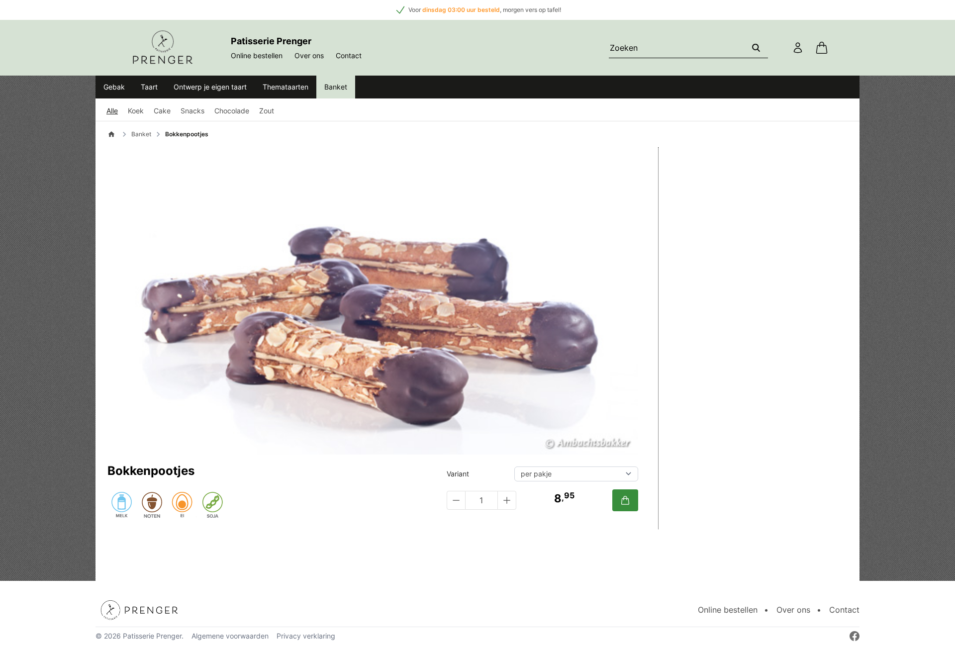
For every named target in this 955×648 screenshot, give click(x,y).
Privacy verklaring (306, 636)
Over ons (309, 55)
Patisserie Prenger (152, 636)
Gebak (114, 87)
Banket (335, 87)
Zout (266, 110)
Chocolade (231, 110)
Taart (149, 87)
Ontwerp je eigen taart (210, 87)
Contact (349, 55)
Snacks (192, 110)
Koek (136, 110)
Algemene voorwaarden (230, 636)
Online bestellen (257, 55)
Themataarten (285, 87)
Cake (162, 110)
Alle (112, 110)
